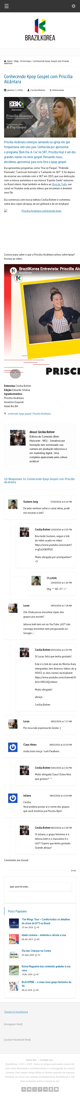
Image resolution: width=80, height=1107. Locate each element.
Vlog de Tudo (59, 184)
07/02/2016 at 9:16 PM (61, 502)
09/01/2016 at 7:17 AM (61, 721)
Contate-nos (46, 1059)
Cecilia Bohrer (37, 90)
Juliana (27, 795)
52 (39, 955)
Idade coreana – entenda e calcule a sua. (44, 935)
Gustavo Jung (30, 501)
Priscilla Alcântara (41, 413)
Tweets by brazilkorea (16, 1012)
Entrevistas (58, 90)
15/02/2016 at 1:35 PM (61, 583)
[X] (34, 1089)
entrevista (13, 413)
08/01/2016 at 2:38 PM (61, 828)
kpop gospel (25, 413)
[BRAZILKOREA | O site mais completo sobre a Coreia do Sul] (40, 39)
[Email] (29, 1089)
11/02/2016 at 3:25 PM (61, 529)
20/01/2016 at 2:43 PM (61, 768)
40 (37, 990)
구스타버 (52, 578)
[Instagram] (51, 1089)
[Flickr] (45, 1089)
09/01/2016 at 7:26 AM (61, 605)
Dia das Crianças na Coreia (36, 950)
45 (37, 974)
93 (38, 927)
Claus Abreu (30, 744)
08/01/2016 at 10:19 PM (61, 745)
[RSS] (23, 1089)
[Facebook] (40, 1089)
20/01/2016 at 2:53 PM (61, 650)
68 (38, 939)
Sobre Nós (31, 1059)
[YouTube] (56, 1089)
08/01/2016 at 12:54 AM (61, 795)
